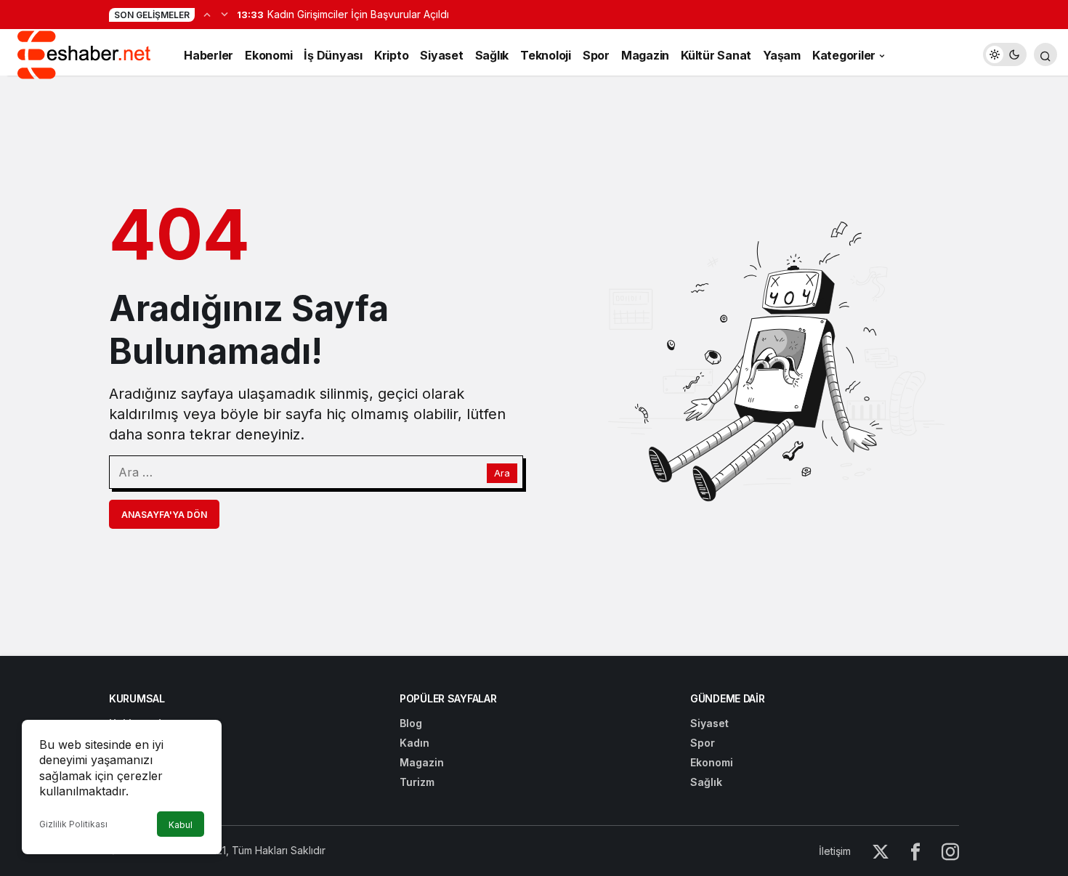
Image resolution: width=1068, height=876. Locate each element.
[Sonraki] (224, 13)
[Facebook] (915, 850)
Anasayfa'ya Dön (164, 514)
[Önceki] (207, 13)
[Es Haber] (83, 53)
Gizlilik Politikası (73, 824)
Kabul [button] (181, 824)
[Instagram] (950, 850)
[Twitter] (880, 850)
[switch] (1005, 54)
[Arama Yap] (1045, 54)
